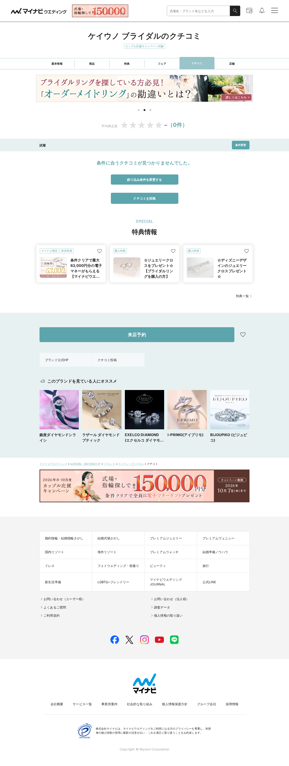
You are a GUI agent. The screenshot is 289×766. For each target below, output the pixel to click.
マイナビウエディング (53, 463)
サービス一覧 (82, 704)
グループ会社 (206, 704)
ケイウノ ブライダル (131, 463)
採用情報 (232, 704)
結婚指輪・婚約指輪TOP (85, 463)
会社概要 (57, 704)
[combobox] (198, 11)
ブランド (109, 463)
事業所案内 (109, 704)
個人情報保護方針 (174, 704)
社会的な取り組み (139, 704)
